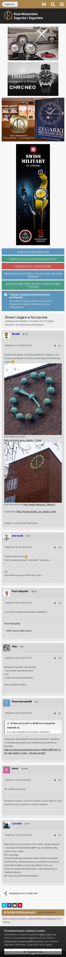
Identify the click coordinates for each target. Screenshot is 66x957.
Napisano (18, 345)
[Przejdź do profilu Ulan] (6, 648)
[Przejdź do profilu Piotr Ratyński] (6, 592)
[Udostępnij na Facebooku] (9, 905)
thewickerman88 (22, 701)
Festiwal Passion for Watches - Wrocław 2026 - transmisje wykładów (33, 275)
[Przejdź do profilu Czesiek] (6, 825)
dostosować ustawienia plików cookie (23, 941)
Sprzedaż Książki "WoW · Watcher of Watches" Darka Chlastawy (33, 285)
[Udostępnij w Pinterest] (19, 905)
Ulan (14, 646)
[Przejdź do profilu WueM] (6, 335)
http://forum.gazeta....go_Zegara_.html (36, 511)
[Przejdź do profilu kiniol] (6, 770)
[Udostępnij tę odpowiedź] (55, 345)
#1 (59, 345)
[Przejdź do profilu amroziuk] (6, 537)
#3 (59, 602)
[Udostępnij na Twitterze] (4, 905)
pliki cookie (45, 934)
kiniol (15, 768)
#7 (59, 835)
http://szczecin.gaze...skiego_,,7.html (22, 440)
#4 (59, 658)
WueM (23, 321)
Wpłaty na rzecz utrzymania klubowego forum (33, 258)
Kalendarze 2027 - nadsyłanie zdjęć (33, 266)
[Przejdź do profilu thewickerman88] (6, 703)
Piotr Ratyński (20, 591)
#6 (59, 780)
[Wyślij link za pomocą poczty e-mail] (14, 905)
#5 (59, 713)
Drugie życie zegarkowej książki (33, 251)
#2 (59, 547)
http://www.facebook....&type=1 (39, 504)
